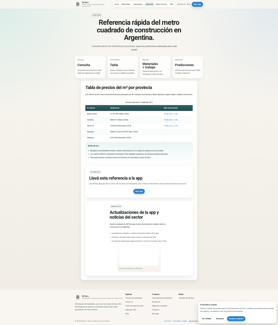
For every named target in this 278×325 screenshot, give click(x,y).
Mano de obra (161, 4)
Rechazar (220, 319)
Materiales (126, 4)
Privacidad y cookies (180, 321)
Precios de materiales (133, 298)
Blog (188, 4)
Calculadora (137, 4)
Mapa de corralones (159, 306)
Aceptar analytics (236, 319)
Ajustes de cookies (196, 321)
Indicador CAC (130, 310)
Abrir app (197, 4)
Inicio (117, 4)
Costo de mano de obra (134, 306)
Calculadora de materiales (162, 298)
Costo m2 (149, 4)
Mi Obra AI (181, 4)
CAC (171, 4)
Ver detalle (206, 319)
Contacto (155, 310)
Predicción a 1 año (171, 114)
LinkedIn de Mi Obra (186, 298)
